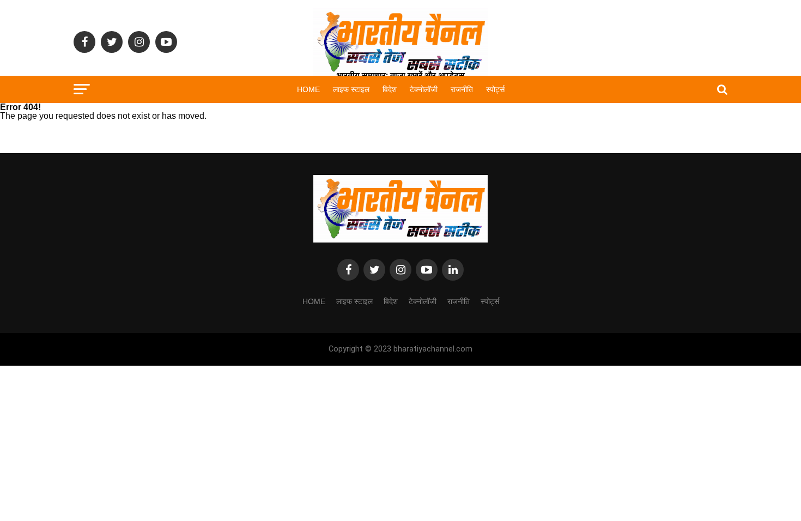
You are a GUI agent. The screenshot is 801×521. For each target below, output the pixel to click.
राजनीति (462, 89)
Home (308, 89)
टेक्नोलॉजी (424, 89)
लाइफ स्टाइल (351, 89)
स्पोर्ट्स (495, 89)
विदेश (390, 89)
